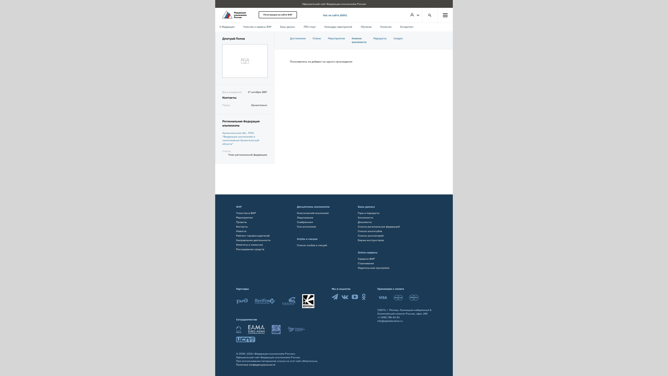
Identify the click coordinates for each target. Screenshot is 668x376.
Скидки (398, 38)
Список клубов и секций (312, 245)
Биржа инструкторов (371, 240)
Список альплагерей (371, 235)
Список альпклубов (370, 231)
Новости (241, 231)
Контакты (242, 226)
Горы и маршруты (368, 213)
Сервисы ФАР (366, 258)
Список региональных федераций (379, 226)
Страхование (366, 263)
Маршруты (380, 38)
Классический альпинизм (313, 213)
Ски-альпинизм (306, 226)
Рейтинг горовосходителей (253, 235)
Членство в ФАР (246, 213)
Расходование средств (250, 249)
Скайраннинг (305, 222)
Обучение (242, 253)
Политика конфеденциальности (255, 364)
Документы (365, 222)
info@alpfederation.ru (390, 320)
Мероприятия (336, 38)
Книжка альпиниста (359, 40)
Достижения (298, 38)
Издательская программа (373, 267)
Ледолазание (305, 217)
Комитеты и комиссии (249, 244)
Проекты (241, 222)
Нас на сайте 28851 (335, 15)
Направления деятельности (253, 240)
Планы (317, 38)
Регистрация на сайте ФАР (277, 14)
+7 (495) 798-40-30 (388, 317)
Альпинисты (365, 217)
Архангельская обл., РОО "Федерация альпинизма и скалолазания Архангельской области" (240, 138)
